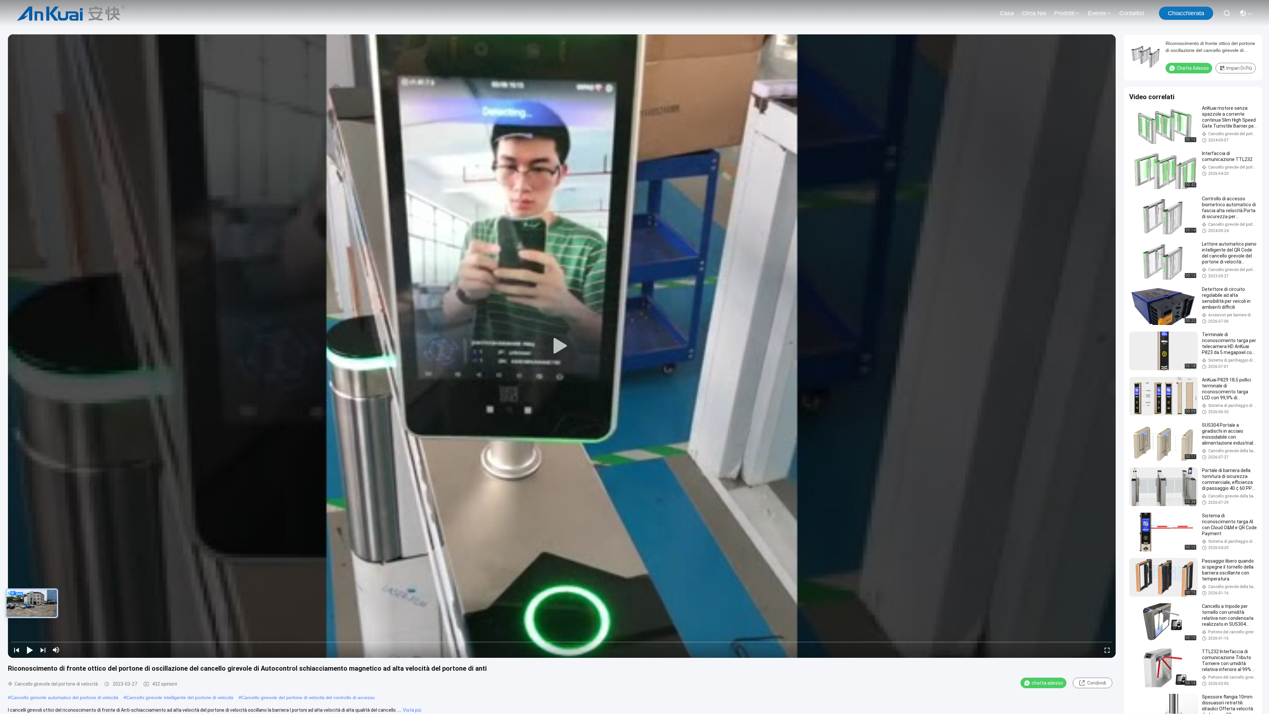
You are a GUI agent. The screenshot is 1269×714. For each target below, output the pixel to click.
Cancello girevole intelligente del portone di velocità (179, 697)
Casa (1007, 13)
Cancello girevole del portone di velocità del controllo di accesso (308, 697)
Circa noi (1034, 13)
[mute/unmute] (56, 650)
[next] (43, 650)
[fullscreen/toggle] (1107, 650)
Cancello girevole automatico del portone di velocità (64, 697)
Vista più (412, 710)
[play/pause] (29, 650)
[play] (562, 346)
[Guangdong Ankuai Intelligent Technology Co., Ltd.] (71, 13)
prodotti (1064, 13)
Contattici (1131, 13)
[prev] (16, 650)
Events (1097, 13)
